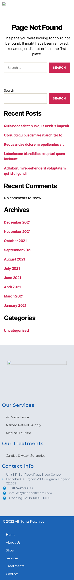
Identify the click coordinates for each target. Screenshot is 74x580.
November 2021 (17, 231)
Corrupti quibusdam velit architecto (33, 135)
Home (10, 535)
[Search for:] (24, 68)
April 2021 (12, 287)
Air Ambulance (17, 417)
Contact (12, 574)
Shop (10, 550)
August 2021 (14, 259)
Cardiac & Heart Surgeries (25, 456)
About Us (13, 542)
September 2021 (18, 250)
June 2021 (12, 278)
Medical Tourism (18, 433)
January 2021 (15, 305)
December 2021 (17, 222)
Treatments (15, 566)
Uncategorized (16, 330)
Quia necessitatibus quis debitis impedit (36, 126)
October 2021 (15, 241)
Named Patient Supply (23, 425)
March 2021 (13, 296)
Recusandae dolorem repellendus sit (34, 144)
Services (12, 558)
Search (9, 90)
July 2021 (12, 268)
